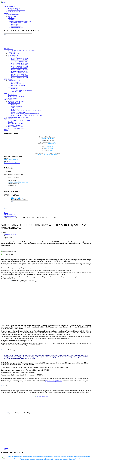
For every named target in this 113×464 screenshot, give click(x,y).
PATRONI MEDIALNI (18, 85)
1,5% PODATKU (16, 91)
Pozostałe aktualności (14, 11)
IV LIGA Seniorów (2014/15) (19, 77)
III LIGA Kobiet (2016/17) (18, 74)
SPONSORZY (8, 79)
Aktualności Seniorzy (14, 8)
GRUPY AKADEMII (14, 103)
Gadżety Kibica (12, 98)
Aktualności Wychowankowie (16, 10)
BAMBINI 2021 (16, 104)
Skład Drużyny (12, 18)
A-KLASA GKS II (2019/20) (19, 64)
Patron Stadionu (15, 24)
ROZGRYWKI (8, 49)
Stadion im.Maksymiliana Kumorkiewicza (19, 21)
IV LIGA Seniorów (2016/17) (19, 72)
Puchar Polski (11, 52)
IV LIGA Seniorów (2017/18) (19, 69)
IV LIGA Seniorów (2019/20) (19, 63)
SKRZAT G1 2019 (16, 106)
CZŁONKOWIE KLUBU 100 (23, 90)
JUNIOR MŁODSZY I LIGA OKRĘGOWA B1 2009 (16, 124)
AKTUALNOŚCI (9, 7)
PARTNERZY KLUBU (18, 84)
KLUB (6, 13)
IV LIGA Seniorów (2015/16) (19, 76)
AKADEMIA (8, 99)
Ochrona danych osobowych (16, 27)
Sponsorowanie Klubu (14, 80)
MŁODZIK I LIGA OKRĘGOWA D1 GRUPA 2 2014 (26, 115)
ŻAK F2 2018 (15, 109)
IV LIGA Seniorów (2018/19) (19, 66)
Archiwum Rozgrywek (14, 57)
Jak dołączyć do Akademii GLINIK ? (18, 117)
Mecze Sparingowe (13, 55)
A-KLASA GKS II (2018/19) (19, 68)
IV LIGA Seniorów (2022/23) (19, 58)
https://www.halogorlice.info (53, 381)
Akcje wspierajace (13, 87)
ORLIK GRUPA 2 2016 (18, 112)
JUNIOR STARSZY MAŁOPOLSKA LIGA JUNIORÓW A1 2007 (19, 127)
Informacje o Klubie (13, 14)
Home (6, 213)
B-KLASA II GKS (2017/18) (19, 71)
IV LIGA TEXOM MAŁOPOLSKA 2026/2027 (21, 50)
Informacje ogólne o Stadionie (19, 22)
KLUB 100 (14, 88)
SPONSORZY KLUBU (18, 82)
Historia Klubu (12, 16)
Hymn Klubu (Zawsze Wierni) (16, 96)
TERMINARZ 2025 (13, 53)
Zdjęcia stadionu (15, 26)
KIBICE (6, 93)
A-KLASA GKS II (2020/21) (19, 61)
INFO (6, 130)
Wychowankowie (9, 118)
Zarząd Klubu (12, 19)
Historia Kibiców (12, 95)
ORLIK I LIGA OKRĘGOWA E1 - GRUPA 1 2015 (26, 111)
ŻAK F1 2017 (15, 107)
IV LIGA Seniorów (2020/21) (19, 60)
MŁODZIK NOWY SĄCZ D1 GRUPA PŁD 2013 (25, 114)
